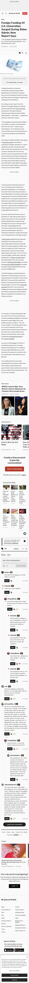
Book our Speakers (6, 926)
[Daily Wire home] (14, 13)
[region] (14, 969)
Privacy (3, 932)
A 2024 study (6, 239)
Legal (16, 918)
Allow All (14, 980)
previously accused (15, 336)
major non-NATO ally (17, 257)
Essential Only (14, 975)
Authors (3, 923)
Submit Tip (14, 886)
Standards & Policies (20, 928)
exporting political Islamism (12, 264)
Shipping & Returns (20, 925)
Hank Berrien (4, 46)
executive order (8, 142)
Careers (17, 907)
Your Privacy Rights (20, 915)
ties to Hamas (10, 339)
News (3, 907)
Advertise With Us (6, 921)
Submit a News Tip (20, 930)
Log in (24, 475)
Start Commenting (14, 469)
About (3, 918)
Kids (2, 915)
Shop (2, 912)
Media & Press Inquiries (19, 921)
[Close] (27, 957)
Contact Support (19, 909)
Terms (3, 929)
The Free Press (20, 108)
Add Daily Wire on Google (15, 82)
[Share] (26, 53)
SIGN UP (25, 13)
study (14, 343)
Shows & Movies (5, 909)
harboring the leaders (14, 262)
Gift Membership (19, 912)
